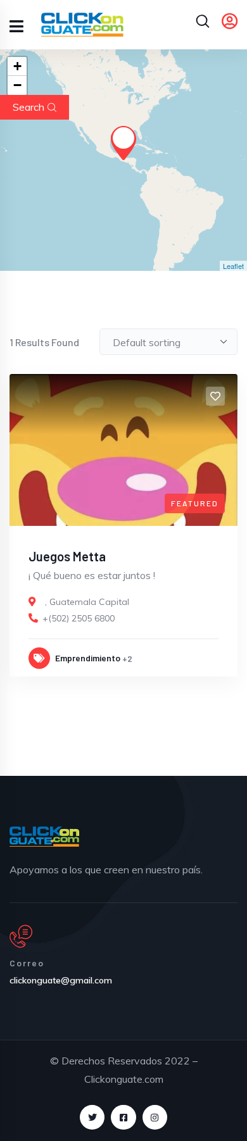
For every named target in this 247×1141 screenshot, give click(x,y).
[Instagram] (154, 1117)
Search (28, 107)
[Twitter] (92, 1117)
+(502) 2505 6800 (78, 618)
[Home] (44, 836)
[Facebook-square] (123, 1117)
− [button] (17, 85)
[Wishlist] (215, 396)
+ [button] (17, 66)
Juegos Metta (67, 556)
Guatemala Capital (89, 602)
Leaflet (233, 266)
